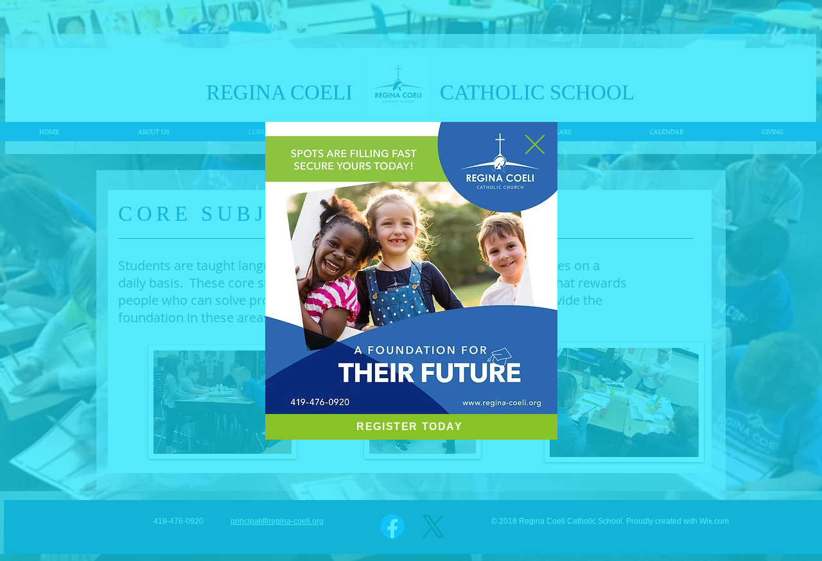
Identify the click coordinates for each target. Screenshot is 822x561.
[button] (535, 144)
